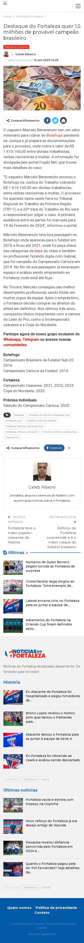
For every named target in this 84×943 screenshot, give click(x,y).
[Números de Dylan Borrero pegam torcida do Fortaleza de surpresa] (13, 567)
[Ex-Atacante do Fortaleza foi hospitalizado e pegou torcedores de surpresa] (13, 697)
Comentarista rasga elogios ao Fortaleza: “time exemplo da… (50, 583)
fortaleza (19, 415)
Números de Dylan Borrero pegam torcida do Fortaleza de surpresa (50, 566)
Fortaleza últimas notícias (41, 420)
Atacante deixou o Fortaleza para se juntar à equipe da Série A (52, 736)
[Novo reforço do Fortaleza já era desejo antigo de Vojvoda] (13, 826)
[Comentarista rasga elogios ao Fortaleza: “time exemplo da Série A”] (13, 587)
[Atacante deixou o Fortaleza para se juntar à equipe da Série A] (13, 740)
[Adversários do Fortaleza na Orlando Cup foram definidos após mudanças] (13, 625)
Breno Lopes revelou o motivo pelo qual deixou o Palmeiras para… (50, 717)
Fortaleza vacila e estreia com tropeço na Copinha (49, 802)
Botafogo (55, 135)
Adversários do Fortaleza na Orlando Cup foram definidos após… (49, 624)
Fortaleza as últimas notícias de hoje (49, 415)
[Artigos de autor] (42, 472)
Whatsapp (12, 339)
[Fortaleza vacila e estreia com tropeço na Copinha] (13, 805)
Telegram (30, 339)
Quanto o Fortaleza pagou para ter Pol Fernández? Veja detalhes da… (53, 868)
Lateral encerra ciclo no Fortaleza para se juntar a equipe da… (52, 603)
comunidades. (15, 345)
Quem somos (19, 907)
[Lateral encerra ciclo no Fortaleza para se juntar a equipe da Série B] (13, 606)
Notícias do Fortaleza (16, 46)
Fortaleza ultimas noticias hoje (60, 431)
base (38, 251)
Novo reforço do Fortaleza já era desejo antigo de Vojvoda (51, 823)
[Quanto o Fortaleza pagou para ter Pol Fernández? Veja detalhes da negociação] (13, 869)
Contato (42, 912)
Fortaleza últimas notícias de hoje (24, 426)
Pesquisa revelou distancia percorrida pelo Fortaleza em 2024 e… (49, 846)
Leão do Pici (12, 437)
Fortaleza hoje (14, 420)
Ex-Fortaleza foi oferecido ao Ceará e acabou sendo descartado (53, 758)
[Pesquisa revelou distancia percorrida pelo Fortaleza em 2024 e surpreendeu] (13, 848)
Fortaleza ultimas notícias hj (21, 431)
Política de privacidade (56, 907)
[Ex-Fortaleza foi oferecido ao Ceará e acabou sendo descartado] (13, 761)
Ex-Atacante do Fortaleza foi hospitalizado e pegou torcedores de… (53, 696)
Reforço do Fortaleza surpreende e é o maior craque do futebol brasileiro (61, 537)
